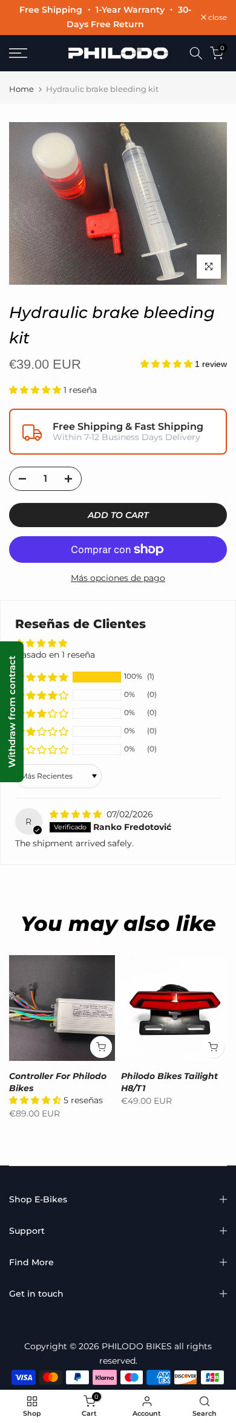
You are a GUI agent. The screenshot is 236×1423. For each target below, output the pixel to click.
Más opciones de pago (118, 577)
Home (21, 89)
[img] (77, 814)
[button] (167, 364)
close (216, 17)
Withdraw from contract (12, 712)
